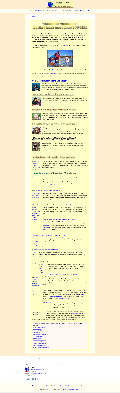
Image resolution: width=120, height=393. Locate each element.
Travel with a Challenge (60, 4)
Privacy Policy (59, 362)
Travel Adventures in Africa (39, 327)
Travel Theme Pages (51, 73)
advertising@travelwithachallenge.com (39, 373)
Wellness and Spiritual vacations (41, 347)
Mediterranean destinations (39, 345)
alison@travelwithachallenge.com (37, 369)
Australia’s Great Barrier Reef (56, 69)
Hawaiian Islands (37, 338)
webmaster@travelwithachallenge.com (71, 389)
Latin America (36, 332)
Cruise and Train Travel (38, 341)
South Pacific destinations (39, 340)
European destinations (38, 336)
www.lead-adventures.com (63, 298)
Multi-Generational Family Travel (41, 334)
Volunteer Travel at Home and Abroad (50, 80)
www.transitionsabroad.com (74, 313)
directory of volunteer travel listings (61, 45)
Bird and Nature (37, 329)
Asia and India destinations (39, 343)
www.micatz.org (83, 307)
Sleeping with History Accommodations (42, 330)
